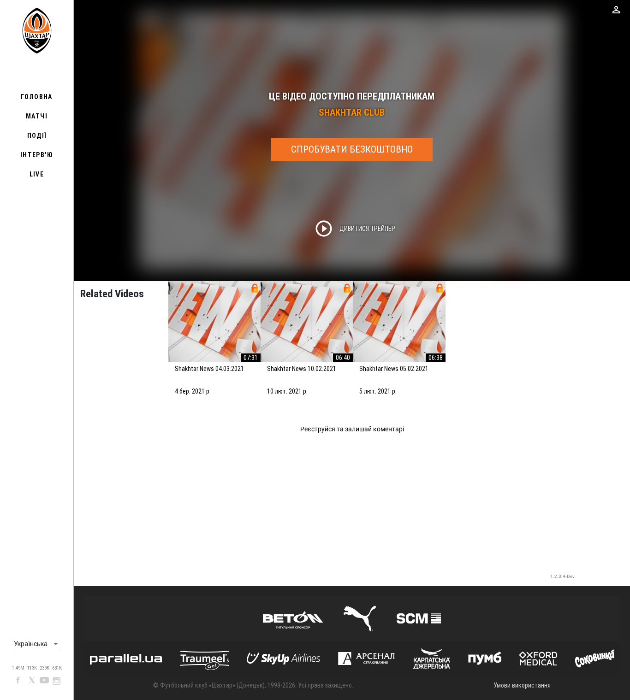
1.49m (18, 668)
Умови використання (522, 685)
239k (44, 668)
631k (57, 668)
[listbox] (37, 644)
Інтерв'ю (36, 155)
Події (37, 135)
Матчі (37, 116)
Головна (37, 96)
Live (37, 174)
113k (32, 668)
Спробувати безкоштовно (352, 149)
